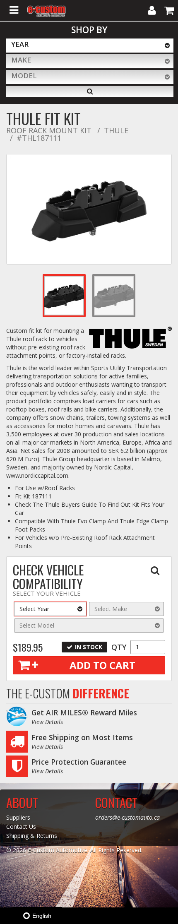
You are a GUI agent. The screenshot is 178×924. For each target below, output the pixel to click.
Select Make (110, 609)
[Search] (89, 91)
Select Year (34, 609)
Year (20, 44)
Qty (118, 647)
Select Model (36, 625)
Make (21, 60)
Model (24, 75)
